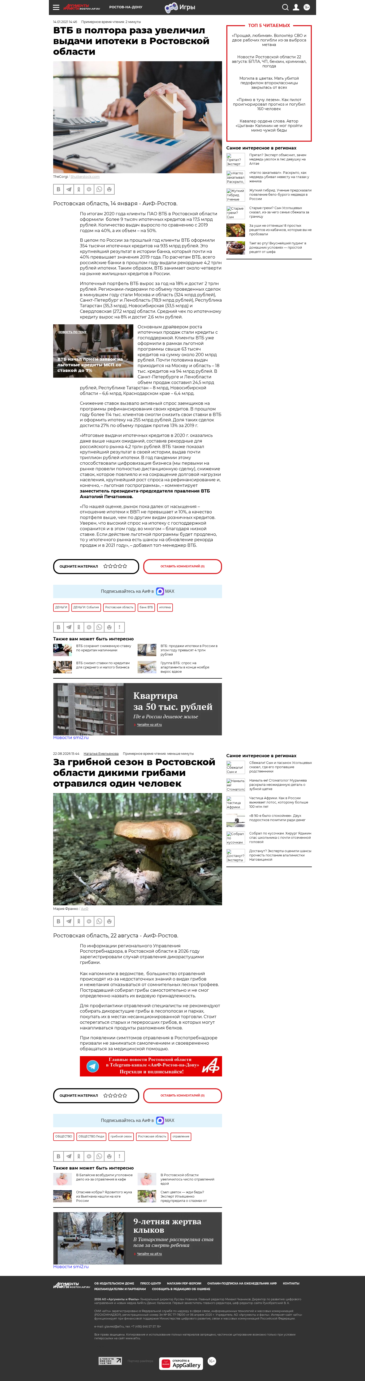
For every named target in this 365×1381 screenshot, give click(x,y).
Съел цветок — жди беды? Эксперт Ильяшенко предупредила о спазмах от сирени (172, 1198)
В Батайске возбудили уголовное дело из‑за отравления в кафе (104, 1177)
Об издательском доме (114, 1283)
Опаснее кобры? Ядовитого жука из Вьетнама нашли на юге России (104, 1196)
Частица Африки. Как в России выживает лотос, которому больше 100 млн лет (278, 802)
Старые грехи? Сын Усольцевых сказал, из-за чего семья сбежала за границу (279, 212)
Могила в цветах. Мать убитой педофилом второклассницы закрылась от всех (269, 83)
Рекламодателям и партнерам (120, 1289)
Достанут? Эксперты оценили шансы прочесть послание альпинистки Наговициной (280, 855)
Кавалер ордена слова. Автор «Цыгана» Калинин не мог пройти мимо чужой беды (269, 126)
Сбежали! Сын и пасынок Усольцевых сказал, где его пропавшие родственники (280, 767)
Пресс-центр (150, 1283)
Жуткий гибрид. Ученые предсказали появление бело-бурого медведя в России (280, 194)
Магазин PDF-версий (184, 1283)
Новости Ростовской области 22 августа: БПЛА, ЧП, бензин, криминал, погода (269, 61)
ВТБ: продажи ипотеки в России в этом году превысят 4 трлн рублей (189, 650)
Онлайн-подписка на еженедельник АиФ (242, 1283)
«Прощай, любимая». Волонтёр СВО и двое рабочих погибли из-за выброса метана (269, 40)
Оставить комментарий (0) (183, 566)
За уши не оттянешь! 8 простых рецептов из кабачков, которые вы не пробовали (280, 230)
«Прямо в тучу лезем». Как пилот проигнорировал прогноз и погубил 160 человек (269, 104)
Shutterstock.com (85, 177)
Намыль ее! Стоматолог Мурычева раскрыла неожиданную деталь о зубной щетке (278, 784)
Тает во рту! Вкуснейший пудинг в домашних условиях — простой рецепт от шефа (277, 247)
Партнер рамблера (140, 1361)
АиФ (84, 909)
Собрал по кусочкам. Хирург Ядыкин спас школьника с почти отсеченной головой (280, 837)
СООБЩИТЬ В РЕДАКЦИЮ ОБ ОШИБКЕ (181, 1289)
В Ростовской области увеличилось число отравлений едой (187, 1179)
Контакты (291, 1283)
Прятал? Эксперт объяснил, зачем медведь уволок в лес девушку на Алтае (277, 159)
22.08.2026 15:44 (66, 754)
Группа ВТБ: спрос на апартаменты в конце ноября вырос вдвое (185, 667)
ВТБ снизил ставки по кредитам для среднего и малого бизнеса (103, 665)
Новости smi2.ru (71, 737)
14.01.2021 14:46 (65, 22)
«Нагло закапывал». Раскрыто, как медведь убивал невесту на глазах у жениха (279, 177)
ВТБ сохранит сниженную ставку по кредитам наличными (103, 648)
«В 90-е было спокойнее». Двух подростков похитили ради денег (277, 818)
